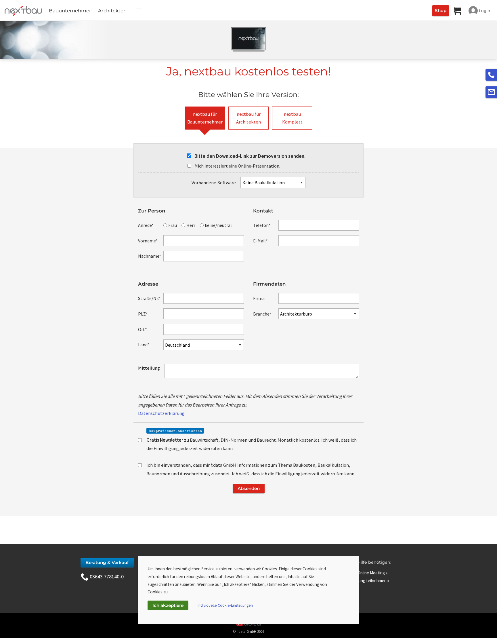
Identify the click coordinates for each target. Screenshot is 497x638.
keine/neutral (218, 225)
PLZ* (143, 314)
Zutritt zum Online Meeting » (361, 573)
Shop (440, 10)
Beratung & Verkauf (107, 562)
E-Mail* (260, 241)
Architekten (112, 11)
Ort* (142, 329)
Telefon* (261, 225)
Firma (259, 298)
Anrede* (146, 225)
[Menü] (139, 11)
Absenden (249, 488)
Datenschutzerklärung (161, 413)
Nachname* (149, 256)
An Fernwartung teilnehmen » (362, 580)
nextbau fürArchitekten (248, 118)
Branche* (262, 314)
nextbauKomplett (292, 118)
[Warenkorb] (458, 11)
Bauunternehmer (70, 11)
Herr (190, 225)
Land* (144, 345)
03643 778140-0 (107, 576)
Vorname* (148, 241)
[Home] (22, 11)
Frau (172, 225)
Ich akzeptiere (167, 605)
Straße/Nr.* (149, 298)
